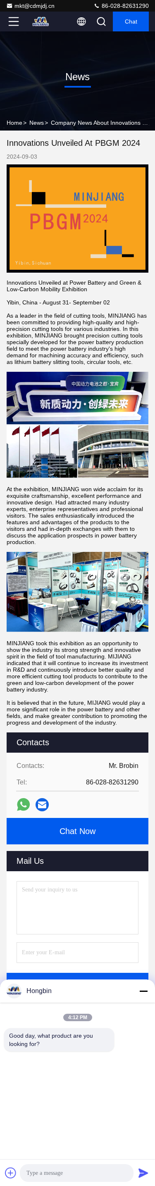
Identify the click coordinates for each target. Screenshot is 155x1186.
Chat (131, 21)
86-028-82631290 (124, 5)
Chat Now (77, 831)
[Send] (143, 1173)
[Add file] (11, 1173)
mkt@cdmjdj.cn (34, 5)
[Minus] (143, 991)
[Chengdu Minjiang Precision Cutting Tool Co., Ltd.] (40, 21)
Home (14, 122)
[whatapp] (23, 804)
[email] (42, 804)
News (36, 122)
